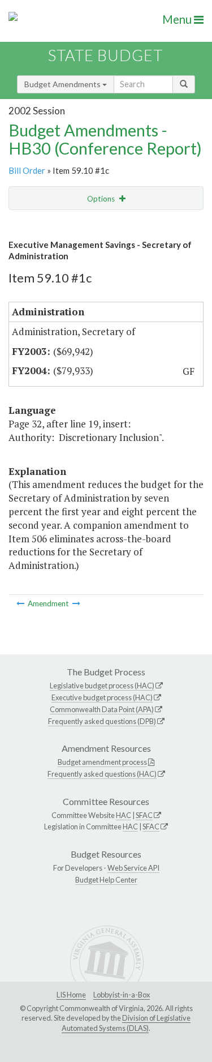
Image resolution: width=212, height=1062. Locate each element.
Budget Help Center (106, 879)
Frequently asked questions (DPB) (102, 721)
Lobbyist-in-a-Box (121, 994)
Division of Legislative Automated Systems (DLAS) (126, 1023)
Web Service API (133, 867)
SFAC (144, 815)
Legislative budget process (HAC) (102, 685)
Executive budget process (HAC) (102, 697)
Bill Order (26, 170)
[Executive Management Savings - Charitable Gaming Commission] (76, 603)
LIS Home (71, 994)
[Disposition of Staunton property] (21, 603)
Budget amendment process (102, 761)
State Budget (105, 55)
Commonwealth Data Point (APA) (102, 709)
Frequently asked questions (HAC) (102, 773)
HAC (123, 815)
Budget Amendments (63, 84)
